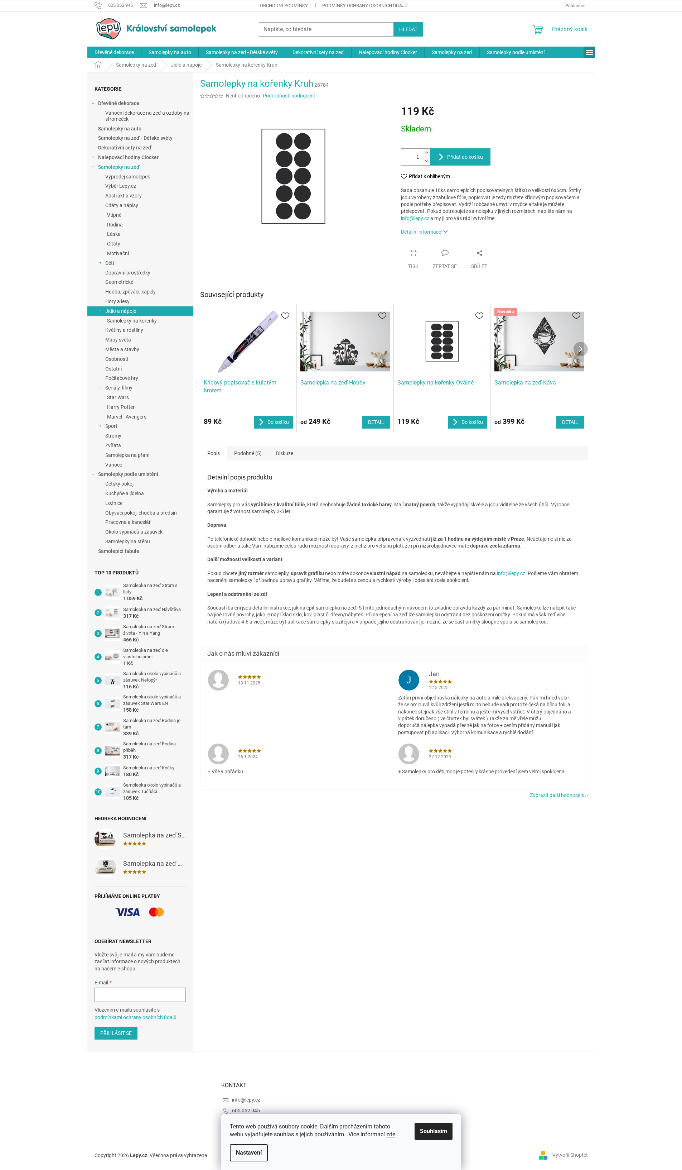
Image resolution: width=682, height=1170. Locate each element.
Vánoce (113, 465)
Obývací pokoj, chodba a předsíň (141, 513)
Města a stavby (122, 349)
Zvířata (113, 445)
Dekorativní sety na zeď (124, 148)
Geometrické (119, 282)
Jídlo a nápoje (120, 311)
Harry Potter (121, 407)
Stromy (113, 436)
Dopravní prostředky (127, 273)
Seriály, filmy (118, 388)
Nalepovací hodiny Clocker (128, 157)
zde (390, 1134)
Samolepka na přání (127, 455)
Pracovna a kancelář (128, 522)
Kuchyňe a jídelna (124, 493)
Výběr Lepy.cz (120, 186)
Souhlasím (433, 1131)
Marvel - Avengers (126, 417)
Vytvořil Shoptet (570, 1155)
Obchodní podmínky (284, 5)
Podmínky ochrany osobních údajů (364, 5)
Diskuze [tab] (284, 453)
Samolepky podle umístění (128, 474)
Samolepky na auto (119, 129)
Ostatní (113, 369)
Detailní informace (421, 232)
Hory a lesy (117, 301)
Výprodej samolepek (127, 177)
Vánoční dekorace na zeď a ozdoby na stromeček (147, 116)
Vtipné (114, 215)
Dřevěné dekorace (118, 103)
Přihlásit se (116, 1033)
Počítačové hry (121, 378)
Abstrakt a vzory (123, 196)
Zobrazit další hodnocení (557, 795)
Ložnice (113, 503)
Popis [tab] (213, 453)
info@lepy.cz (415, 218)
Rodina (115, 225)
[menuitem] (114, 52)
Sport (111, 426)
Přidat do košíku (465, 157)
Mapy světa (118, 340)
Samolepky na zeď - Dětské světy (135, 138)
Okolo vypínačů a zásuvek (134, 532)
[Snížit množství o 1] (426, 161)
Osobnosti (116, 359)
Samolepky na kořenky (132, 321)
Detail (376, 422)
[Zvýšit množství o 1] (426, 153)
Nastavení (249, 1152)
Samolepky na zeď (119, 167)
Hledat (408, 29)
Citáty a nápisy (121, 205)
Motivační (118, 253)
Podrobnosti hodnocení (289, 96)
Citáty (113, 244)
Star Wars (118, 397)
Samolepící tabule (118, 551)
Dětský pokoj (119, 484)
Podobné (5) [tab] (248, 453)
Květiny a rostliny (124, 330)
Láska (114, 234)
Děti (109, 263)
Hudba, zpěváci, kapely (130, 292)
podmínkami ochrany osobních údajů (135, 1017)
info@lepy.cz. (512, 573)
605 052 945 (246, 1110)
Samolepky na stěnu (127, 541)
